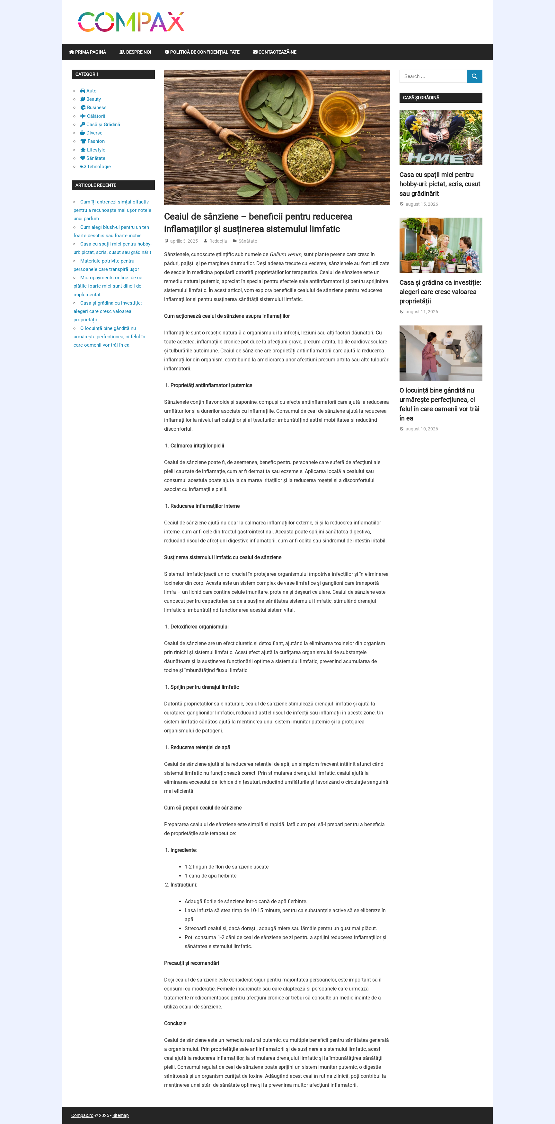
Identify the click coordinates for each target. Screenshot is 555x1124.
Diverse (93, 133)
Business (96, 107)
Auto (91, 91)
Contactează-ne (277, 52)
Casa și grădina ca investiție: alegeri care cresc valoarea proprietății (108, 311)
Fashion (95, 141)
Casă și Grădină (102, 124)
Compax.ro (82, 1115)
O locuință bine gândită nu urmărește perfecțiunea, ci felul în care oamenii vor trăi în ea (109, 336)
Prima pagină (90, 52)
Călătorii (95, 116)
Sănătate (248, 241)
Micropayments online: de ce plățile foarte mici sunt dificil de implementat (108, 286)
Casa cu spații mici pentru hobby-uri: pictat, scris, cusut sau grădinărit (440, 184)
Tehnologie (98, 166)
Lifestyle (95, 150)
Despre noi (138, 52)
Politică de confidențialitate (204, 52)
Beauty (93, 99)
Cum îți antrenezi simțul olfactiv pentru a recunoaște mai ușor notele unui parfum (112, 210)
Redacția (218, 241)
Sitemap (120, 1115)
